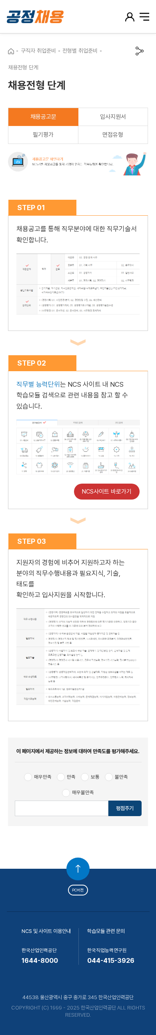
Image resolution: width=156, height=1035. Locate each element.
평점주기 (125, 808)
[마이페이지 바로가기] (130, 16)
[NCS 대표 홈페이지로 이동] (11, 51)
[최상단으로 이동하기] (78, 869)
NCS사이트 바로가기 (107, 491)
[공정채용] (42, 16)
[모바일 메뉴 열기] (145, 17)
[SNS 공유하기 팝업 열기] (140, 51)
